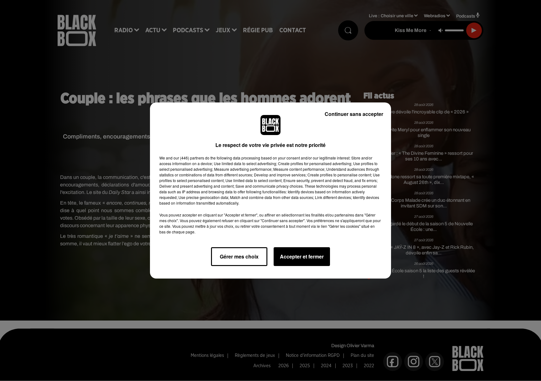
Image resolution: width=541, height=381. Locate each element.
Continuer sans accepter (354, 113)
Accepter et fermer (302, 256)
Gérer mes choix (239, 256)
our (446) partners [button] (188, 157)
